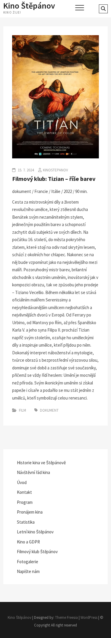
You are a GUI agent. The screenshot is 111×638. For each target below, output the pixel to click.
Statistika (26, 522)
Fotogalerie (27, 561)
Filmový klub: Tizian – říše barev (53, 178)
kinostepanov (55, 170)
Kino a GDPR (28, 542)
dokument (49, 410)
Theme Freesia (66, 617)
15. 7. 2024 (25, 170)
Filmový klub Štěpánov (37, 551)
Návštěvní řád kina (33, 472)
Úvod (22, 482)
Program (25, 502)
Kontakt (24, 492)
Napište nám (28, 571)
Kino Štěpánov (29, 5)
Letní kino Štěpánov (35, 532)
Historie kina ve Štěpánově (41, 462)
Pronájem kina (30, 512)
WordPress (89, 617)
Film (22, 410)
